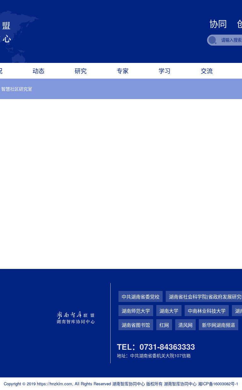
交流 (207, 70)
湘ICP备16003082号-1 (218, 384)
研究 (81, 70)
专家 (123, 70)
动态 (38, 70)
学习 (164, 70)
